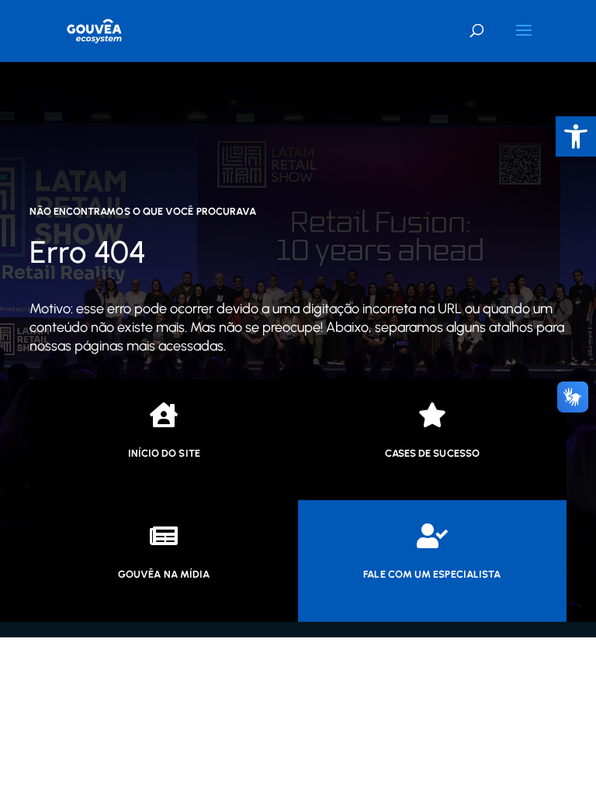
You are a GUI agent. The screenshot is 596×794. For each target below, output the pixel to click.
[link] (94, 30)
